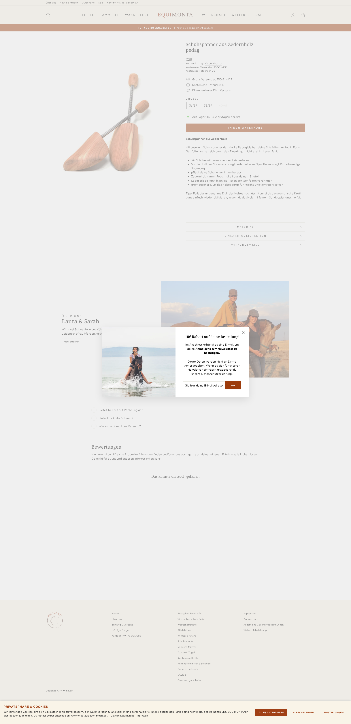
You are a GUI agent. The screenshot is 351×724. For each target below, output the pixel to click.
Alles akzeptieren (271, 712)
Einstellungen (334, 712)
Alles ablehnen (303, 712)
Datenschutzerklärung (216, 374)
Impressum (142, 715)
